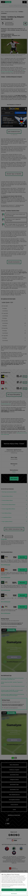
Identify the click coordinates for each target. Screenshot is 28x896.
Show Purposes (14, 893)
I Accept (14, 889)
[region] (14, 884)
